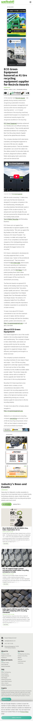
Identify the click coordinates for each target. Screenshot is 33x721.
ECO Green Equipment (10, 123)
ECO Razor (19, 270)
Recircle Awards (20, 98)
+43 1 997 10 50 (9, 643)
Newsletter (16, 504)
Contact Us (6, 699)
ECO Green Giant (15, 262)
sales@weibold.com (10, 640)
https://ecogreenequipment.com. (13, 411)
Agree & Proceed (16, 717)
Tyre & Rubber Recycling (11, 219)
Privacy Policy (24, 711)
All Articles (6, 504)
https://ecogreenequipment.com (13, 323)
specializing (13, 418)
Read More (5, 543)
